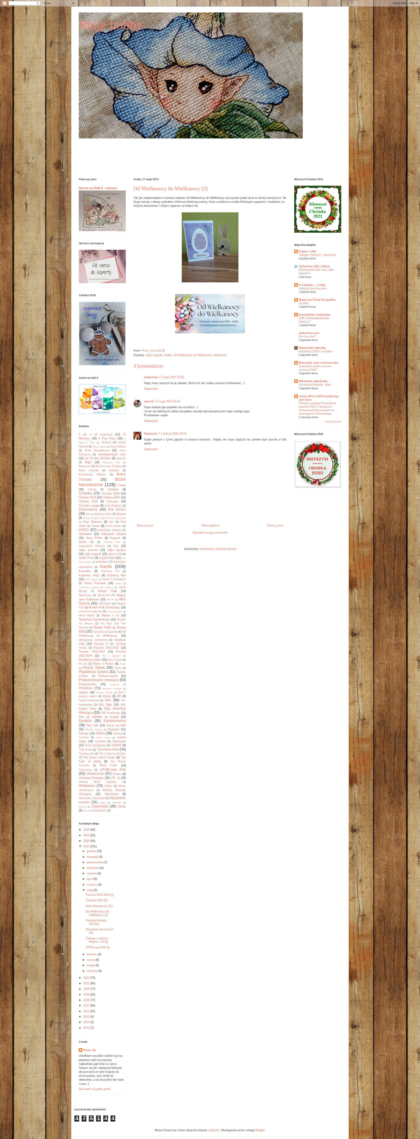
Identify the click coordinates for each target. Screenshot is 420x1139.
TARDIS (116, 745)
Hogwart (115, 538)
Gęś (111, 521)
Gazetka (304, 303)
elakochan (151, 377)
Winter (108, 785)
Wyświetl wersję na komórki (210, 532)
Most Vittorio (87, 615)
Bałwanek (85, 466)
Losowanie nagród (89, 587)
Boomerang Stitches (92, 474)
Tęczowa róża (108, 749)
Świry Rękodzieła (95, 745)
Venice (117, 774)
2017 (86, 1005)
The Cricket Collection (112, 753)
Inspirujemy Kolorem (92, 546)
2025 (86, 835)
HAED (84, 530)
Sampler (85, 721)
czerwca (92, 884)
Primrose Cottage (112, 688)
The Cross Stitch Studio (99, 757)
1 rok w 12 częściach (96, 434)
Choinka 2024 (87, 497)
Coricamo (112, 501)
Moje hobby (111, 24)
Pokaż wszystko (333, 421)
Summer (84, 737)
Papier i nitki (307, 251)
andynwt (214, 1130)
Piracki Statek (94, 667)
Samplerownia (114, 721)
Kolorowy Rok (116, 575)
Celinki (92, 489)
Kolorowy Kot (110, 571)
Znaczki (87, 810)
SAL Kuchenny (110, 712)
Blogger (259, 1130)
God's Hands (113, 525)
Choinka (85, 493)
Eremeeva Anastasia (115, 518)
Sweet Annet (103, 737)
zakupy (82, 806)
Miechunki (104, 595)
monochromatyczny (90, 611)
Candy (122, 485)
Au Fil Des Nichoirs (98, 458)
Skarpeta (113, 729)
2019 (86, 994)
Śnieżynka (119, 741)
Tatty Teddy (85, 749)
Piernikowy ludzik (90, 659)
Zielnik (121, 806)
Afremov (106, 442)
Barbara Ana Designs (108, 466)
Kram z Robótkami (114, 579)
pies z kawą (115, 659)
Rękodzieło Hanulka (312, 347)
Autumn (121, 458)
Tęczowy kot (86, 753)
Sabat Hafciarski (89, 700)
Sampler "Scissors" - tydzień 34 (317, 255)
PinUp (123, 664)
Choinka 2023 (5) (96, 900)
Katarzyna (150, 433)
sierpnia (92, 873)
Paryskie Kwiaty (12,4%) (96, 922)
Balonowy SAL (111, 462)
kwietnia (92, 954)
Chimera (113, 489)
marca (91, 959)
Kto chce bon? (307, 336)
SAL (108, 700)
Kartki (168, 355)
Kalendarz (102, 561)
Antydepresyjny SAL (112, 454)
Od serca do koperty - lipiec (315, 384)
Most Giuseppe (114, 611)
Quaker (83, 692)
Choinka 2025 (111, 497)
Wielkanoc (220, 355)
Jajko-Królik (115, 553)
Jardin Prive (86, 557)
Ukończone (95, 774)
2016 (86, 1011)
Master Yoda (107, 591)
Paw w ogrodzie (111, 656)
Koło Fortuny (91, 579)
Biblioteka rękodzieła (313, 381)
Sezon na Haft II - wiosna (98, 188)
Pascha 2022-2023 (92, 651)
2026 (86, 829)
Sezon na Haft (116, 725)
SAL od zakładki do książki (99, 716)
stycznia (92, 971)
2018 (86, 1000)
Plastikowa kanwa (93, 672)
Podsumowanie (107, 676)
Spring (117, 733)
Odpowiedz (151, 388)
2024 (86, 840)
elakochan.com (309, 333)
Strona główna (210, 525)
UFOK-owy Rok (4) (98, 947)
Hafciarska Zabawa (109, 530)
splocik (149, 401)
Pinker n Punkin (103, 663)
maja (90, 890)
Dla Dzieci (117, 509)
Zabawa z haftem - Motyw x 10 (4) (97, 940)
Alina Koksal (99, 446)
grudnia (92, 851)
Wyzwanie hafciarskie (92, 798)
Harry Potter (94, 538)
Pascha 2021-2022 (106, 647)
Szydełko (100, 741)
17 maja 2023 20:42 (167, 401)
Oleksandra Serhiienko (93, 639)
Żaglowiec (100, 810)
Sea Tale (92, 725)
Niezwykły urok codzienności (318, 362)
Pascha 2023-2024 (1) (100, 894)
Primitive (85, 688)
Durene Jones (103, 513)
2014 (86, 1022)
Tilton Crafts (108, 765)
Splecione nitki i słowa (314, 266)
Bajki (88, 462)
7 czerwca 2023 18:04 (172, 433)
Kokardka (85, 571)
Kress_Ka (89, 1050)
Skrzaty (84, 733)
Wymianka (111, 794)
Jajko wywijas (116, 550)
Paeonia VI (101, 643)
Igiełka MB (86, 541)
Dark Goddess (113, 505)
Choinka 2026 (88, 501)
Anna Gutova (118, 446)
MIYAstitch (105, 603)
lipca (90, 878)
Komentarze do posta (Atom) (218, 548)
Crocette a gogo (89, 505)
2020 (86, 989)
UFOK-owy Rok (113, 769)
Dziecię (121, 513)
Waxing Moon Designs (97, 781)
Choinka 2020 (110, 493)
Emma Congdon (91, 518)
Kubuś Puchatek (95, 583)
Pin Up (83, 663)
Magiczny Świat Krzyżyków (317, 299)
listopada (93, 856)
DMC (88, 514)
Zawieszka (99, 806)
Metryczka (85, 595)
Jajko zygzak (154, 355)
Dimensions (88, 509)
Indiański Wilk (112, 542)
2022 (86, 977)
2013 (86, 1027)
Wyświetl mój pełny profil (94, 1089)
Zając (102, 802)
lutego (91, 965)
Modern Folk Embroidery (104, 607)
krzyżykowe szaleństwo (315, 314)
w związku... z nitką (312, 284)
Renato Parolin (104, 692)
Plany (117, 667)
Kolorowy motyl (89, 575)
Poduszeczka (87, 684)
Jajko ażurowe (88, 550)
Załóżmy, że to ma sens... (313, 288)
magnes (109, 587)
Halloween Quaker (113, 534)
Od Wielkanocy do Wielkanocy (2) (97, 913)
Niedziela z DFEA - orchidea (315, 351)
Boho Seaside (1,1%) (99, 906)
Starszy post (275, 525)
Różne (107, 696)
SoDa (100, 733)
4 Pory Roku (107, 438)
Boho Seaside (89, 470)
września (93, 868)
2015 (86, 1016)
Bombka (114, 470)
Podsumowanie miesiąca (98, 680)
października (95, 862)
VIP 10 (115, 777)
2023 (86, 846)
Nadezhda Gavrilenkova (94, 619)
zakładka (116, 802)
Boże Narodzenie (102, 482)
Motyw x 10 (110, 615)
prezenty (114, 684)
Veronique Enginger (91, 777)
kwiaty (118, 583)
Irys (116, 546)
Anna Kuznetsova (97, 450)
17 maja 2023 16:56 (171, 377)
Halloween (85, 534)
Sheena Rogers (93, 729)
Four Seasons (92, 521)
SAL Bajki (105, 704)
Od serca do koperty (105, 631)
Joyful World (107, 557)
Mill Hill (110, 599)
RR (119, 696)
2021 (86, 983)
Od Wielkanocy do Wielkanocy (192, 355)
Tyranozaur (85, 769)
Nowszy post (145, 525)
